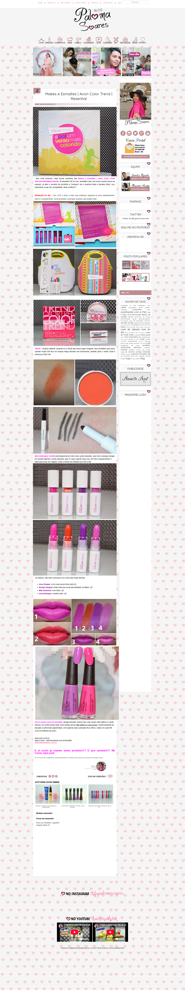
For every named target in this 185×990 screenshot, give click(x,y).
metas (123, 337)
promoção (143, 343)
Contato (94, 2)
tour (137, 356)
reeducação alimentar (133, 347)
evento (123, 325)
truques (142, 356)
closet (141, 307)
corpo (148, 310)
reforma (147, 348)
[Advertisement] (135, 432)
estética (147, 323)
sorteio (123, 354)
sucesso (128, 354)
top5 (133, 356)
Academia (125, 305)
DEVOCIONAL (127, 319)
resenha (125, 350)
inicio (138, 327)
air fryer (134, 305)
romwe (139, 350)
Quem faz (51, 2)
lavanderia (147, 327)
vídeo (134, 359)
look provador (130, 332)
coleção (147, 307)
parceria (142, 341)
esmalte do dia (127, 323)
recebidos (146, 345)
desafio (131, 317)
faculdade (135, 325)
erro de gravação (137, 321)
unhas (123, 359)
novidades (124, 341)
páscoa (123, 343)
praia (131, 343)
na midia (137, 339)
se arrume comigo (134, 352)
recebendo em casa (131, 345)
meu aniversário (132, 337)
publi (148, 343)
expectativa (128, 325)
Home (40, 2)
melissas (137, 335)
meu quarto (125, 339)
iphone (142, 327)
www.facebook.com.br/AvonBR (59, 740)
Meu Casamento (144, 337)
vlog (142, 358)
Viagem (128, 358)
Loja (119, 2)
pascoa (147, 341)
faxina (123, 327)
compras (126, 310)
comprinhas (139, 309)
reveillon (132, 350)
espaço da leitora (139, 323)
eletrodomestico (144, 319)
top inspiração (126, 356)
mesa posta (145, 335)
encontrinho (125, 321)
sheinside (146, 352)
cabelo (124, 307)
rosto (144, 350)
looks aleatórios (140, 332)
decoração (137, 314)
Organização (133, 341)
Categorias (108, 2)
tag (149, 354)
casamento (133, 307)
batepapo (142, 305)
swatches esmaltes (47, 104)
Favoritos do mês (144, 325)
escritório (147, 321)
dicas (136, 319)
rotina (148, 350)
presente (137, 343)
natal (142, 339)
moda (131, 339)
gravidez (133, 327)
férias (128, 327)
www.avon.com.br (42, 738)
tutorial (147, 356)
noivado (147, 339)
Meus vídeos (65, 2)
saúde (123, 352)
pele (127, 343)
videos (138, 359)
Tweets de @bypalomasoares (135, 218)
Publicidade (81, 2)
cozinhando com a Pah (134, 312)
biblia (148, 305)
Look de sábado (131, 329)
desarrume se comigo (142, 317)
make (37, 104)
